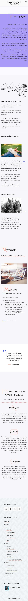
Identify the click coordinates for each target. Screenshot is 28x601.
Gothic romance (10, 565)
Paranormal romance (12, 570)
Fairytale (9, 546)
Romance (6, 562)
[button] (25, 2)
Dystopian (9, 529)
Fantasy (6, 527)
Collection (6, 524)
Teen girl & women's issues (15, 559)
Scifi (8, 540)
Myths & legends (11, 532)
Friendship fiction (11, 548)
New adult (9, 554)
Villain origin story (8, 573)
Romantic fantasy (11, 538)
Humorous (9, 568)
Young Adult (7, 576)
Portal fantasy (10, 535)
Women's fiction (10, 557)
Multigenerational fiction (12, 551)
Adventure (6, 521)
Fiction (6, 543)
